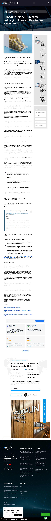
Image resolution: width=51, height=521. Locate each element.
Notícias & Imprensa (12, 11)
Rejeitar (8, 515)
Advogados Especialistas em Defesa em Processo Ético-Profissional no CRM (26, 468)
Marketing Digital (14, 519)
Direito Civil (38, 115)
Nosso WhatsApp (39, 3)
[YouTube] (10, 464)
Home (6, 11)
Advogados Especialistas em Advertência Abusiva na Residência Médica (26, 452)
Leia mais (9, 333)
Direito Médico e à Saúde (40, 112)
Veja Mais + (38, 472)
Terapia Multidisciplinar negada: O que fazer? (12, 307)
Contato (21, 495)
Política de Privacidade (24, 498)
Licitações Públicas (39, 125)
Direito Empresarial (39, 122)
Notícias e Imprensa (23, 491)
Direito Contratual (39, 118)
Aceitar (18, 515)
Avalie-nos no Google (39, 320)
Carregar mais (25, 350)
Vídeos (21, 493)
